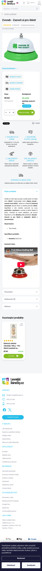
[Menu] (39, 2)
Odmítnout (11, 565)
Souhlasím (31, 565)
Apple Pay (5, 508)
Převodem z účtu (7, 497)
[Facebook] (4, 409)
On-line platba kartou (9, 511)
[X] (9, 409)
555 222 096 (10, 399)
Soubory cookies (7, 478)
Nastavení (21, 558)
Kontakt (5, 451)
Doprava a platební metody (11, 432)
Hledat (37, 8)
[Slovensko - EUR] (17, 2)
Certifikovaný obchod (9, 462)
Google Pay (6, 504)
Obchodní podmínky (9, 471)
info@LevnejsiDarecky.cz (14, 395)
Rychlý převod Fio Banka (10, 501)
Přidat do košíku (24, 112)
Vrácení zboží (6, 488)
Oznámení (5, 481)
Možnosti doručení (16, 83)
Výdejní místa (6, 435)
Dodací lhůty (6, 439)
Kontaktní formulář (13, 417)
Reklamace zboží (7, 485)
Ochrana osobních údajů (10, 474)
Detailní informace (9, 68)
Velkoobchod (6, 458)
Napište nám (6, 455)
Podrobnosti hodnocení (28, 25)
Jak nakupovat (7, 429)
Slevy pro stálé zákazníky (10, 442)
